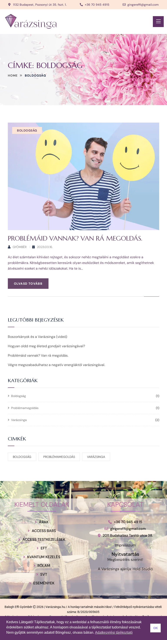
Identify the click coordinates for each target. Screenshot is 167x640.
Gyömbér (20, 247)
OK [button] (155, 628)
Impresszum (125, 545)
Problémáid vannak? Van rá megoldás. (75, 238)
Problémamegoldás (24, 408)
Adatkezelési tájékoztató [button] (114, 632)
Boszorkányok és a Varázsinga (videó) (37, 336)
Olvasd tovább (28, 284)
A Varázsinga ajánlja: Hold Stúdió (125, 568)
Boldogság (27, 130)
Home (13, 75)
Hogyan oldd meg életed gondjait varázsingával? (46, 346)
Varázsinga (19, 420)
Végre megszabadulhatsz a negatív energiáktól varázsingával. (56, 365)
